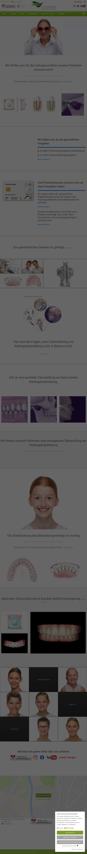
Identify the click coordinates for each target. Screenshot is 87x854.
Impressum (74, 849)
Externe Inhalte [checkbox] (70, 828)
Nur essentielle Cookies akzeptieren (70, 842)
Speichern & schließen (70, 837)
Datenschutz (80, 849)
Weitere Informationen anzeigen (69, 845)
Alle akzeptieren (70, 832)
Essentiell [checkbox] (61, 828)
